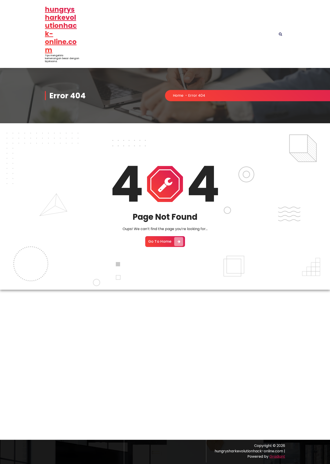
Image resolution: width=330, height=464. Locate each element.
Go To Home (160, 241)
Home (178, 95)
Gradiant (277, 456)
